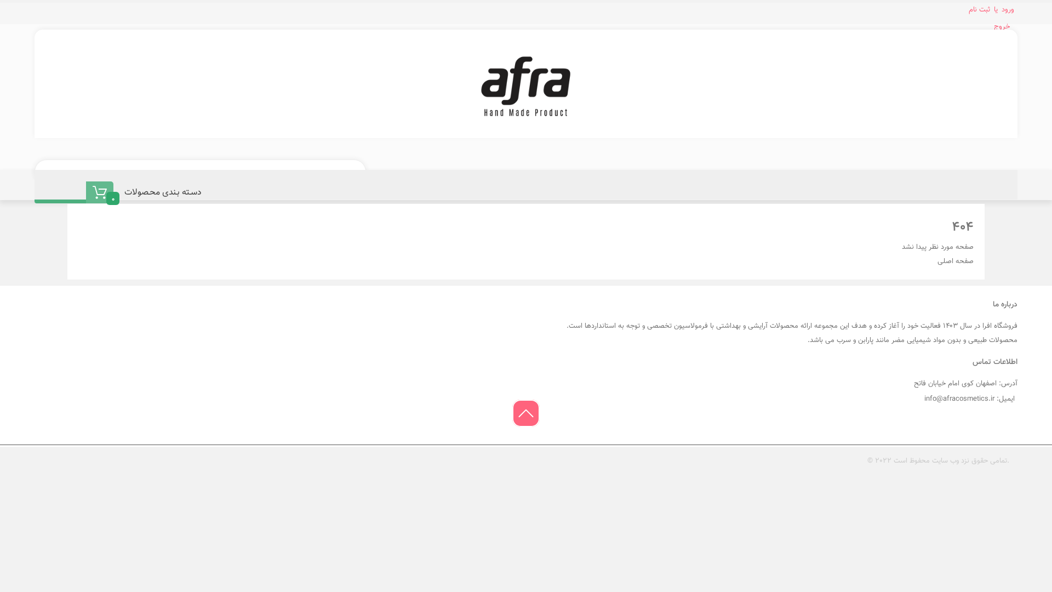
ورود (1008, 9)
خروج (1002, 26)
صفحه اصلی (955, 261)
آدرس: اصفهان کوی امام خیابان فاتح (965, 383)
